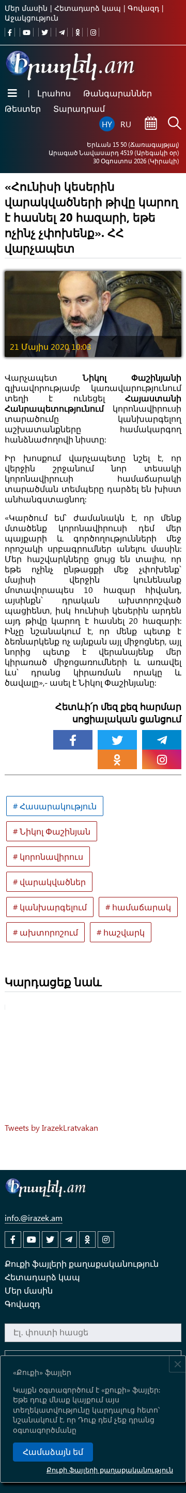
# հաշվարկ (121, 932)
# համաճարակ (138, 907)
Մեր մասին (26, 8)
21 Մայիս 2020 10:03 (50, 346)
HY (107, 123)
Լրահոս (54, 93)
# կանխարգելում (50, 907)
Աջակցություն (31, 18)
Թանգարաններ (117, 93)
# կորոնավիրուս (48, 856)
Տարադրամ (79, 108)
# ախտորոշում (45, 932)
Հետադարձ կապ (87, 8)
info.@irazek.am (34, 1217)
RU (125, 123)
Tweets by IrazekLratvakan (51, 1127)
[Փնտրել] (174, 124)
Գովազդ (143, 8)
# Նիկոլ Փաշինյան (51, 831)
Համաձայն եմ (53, 1452)
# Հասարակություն (55, 806)
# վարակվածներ (49, 881)
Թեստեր (23, 108)
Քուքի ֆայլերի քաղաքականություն (110, 1469)
